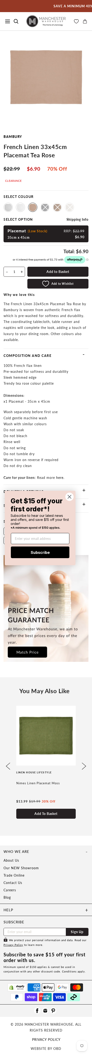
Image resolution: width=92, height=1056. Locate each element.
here (59, 478)
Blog (7, 897)
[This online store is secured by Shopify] (17, 987)
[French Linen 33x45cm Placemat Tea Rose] (32, 207)
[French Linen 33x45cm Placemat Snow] (20, 207)
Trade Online (14, 875)
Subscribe (40, 552)
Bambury (13, 137)
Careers (10, 890)
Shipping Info (77, 219)
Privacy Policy (13, 944)
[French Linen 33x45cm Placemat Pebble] (69, 207)
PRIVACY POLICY (46, 1039)
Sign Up (77, 932)
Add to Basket (57, 272)
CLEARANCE (13, 180)
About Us (11, 860)
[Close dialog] (69, 497)
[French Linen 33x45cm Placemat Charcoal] (45, 207)
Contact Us (13, 883)
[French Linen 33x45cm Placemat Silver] (8, 207)
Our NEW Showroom (21, 868)
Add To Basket (45, 814)
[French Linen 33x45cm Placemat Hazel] (57, 207)
